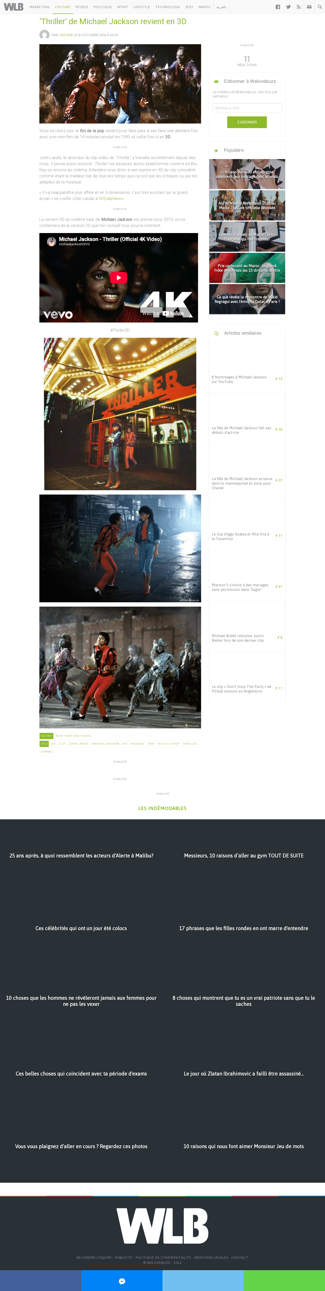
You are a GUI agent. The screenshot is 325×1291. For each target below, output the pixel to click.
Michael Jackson (105, 743)
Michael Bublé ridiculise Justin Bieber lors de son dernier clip (238, 638)
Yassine (66, 35)
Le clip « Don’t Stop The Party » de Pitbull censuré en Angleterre (241, 688)
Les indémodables (162, 808)
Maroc (205, 7)
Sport (122, 7)
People (82, 7)
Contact (239, 1257)
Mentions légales (211, 1257)
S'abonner (247, 122)
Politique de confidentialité (163, 1257)
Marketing (40, 7)
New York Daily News (73, 735)
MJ (125, 743)
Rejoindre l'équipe (94, 1257)
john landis (78, 743)
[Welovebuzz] (13, 7)
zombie (46, 751)
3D (53, 743)
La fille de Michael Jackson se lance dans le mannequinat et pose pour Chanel (242, 483)
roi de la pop (168, 743)
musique (137, 743)
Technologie (167, 7)
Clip (62, 743)
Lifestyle (142, 7)
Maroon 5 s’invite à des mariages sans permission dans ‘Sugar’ (240, 587)
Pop (151, 743)
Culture (63, 7)
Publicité (123, 1257)
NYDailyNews (111, 198)
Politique (102, 7)
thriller (190, 743)
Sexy (189, 7)
